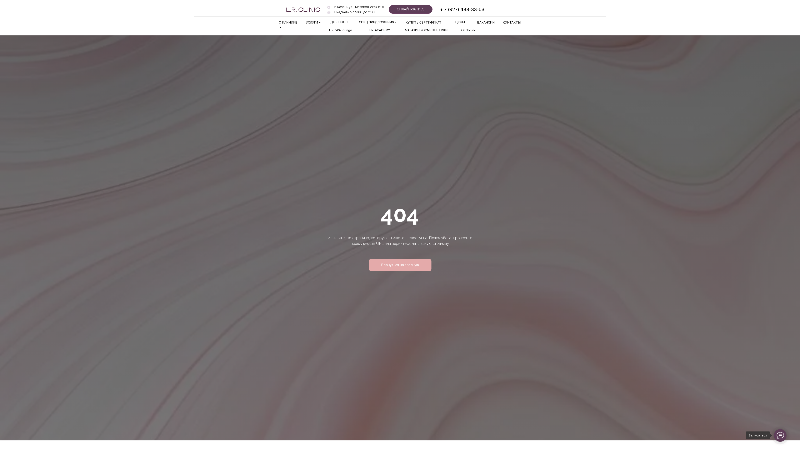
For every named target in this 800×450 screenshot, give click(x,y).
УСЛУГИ (312, 22)
